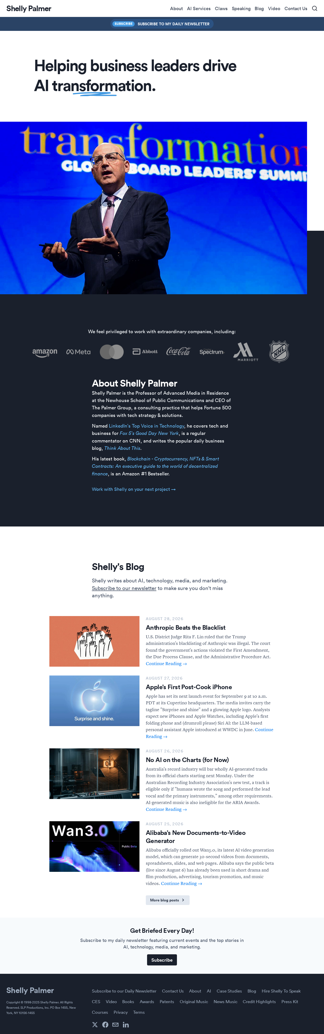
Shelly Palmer (30, 990)
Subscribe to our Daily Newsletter (124, 991)
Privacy (121, 1012)
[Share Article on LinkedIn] (126, 1025)
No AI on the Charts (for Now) (187, 760)
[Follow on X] (95, 1025)
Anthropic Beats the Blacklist (186, 627)
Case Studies (229, 991)
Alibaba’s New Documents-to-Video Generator (196, 837)
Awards (147, 1001)
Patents (167, 1001)
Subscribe (124, 23)
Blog (259, 8)
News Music (225, 1001)
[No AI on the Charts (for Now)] (94, 773)
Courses (100, 1012)
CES (96, 1001)
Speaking (241, 8)
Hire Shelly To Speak (281, 991)
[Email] (115, 1025)
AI (209, 991)
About (176, 8)
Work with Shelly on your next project (134, 489)
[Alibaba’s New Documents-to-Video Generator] (94, 846)
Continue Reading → (166, 663)
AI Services (199, 8)
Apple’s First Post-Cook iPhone (189, 687)
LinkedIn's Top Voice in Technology (146, 425)
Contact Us (296, 8)
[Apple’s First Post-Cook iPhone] (94, 701)
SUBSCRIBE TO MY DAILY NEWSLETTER (173, 24)
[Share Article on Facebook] (105, 1025)
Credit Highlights (259, 1001)
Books (128, 1001)
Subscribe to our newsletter (124, 587)
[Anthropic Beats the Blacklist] (94, 641)
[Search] (315, 8)
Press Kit (289, 1001)
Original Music (194, 1001)
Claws (221, 8)
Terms (139, 1012)
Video (274, 8)
